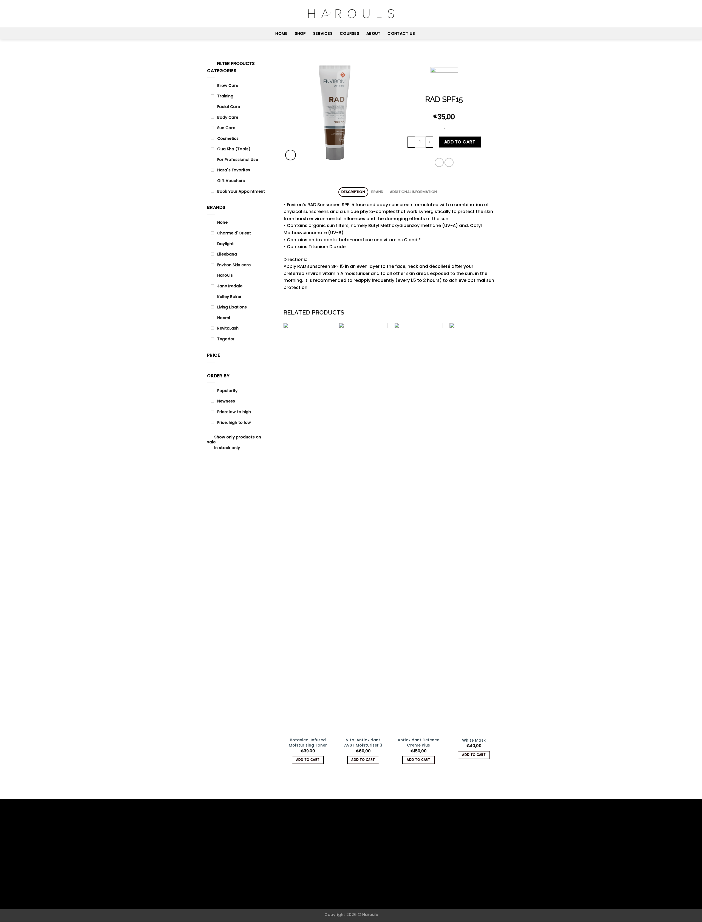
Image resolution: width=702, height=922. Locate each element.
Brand (377, 191)
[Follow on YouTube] (225, 13)
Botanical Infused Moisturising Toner (308, 742)
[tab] (353, 192)
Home (281, 33)
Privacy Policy (335, 897)
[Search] (474, 13)
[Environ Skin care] (444, 80)
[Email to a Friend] (449, 162)
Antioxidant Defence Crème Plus (418, 742)
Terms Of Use (368, 897)
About (373, 33)
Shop (300, 33)
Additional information (413, 191)
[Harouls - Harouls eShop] (351, 14)
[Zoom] (290, 155)
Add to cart (459, 142)
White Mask (474, 740)
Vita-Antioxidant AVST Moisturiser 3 (363, 742)
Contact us (401, 33)
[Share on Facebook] (439, 162)
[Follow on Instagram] (218, 13)
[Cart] (492, 14)
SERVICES (323, 33)
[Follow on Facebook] (210, 13)
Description (353, 191)
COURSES (349, 33)
